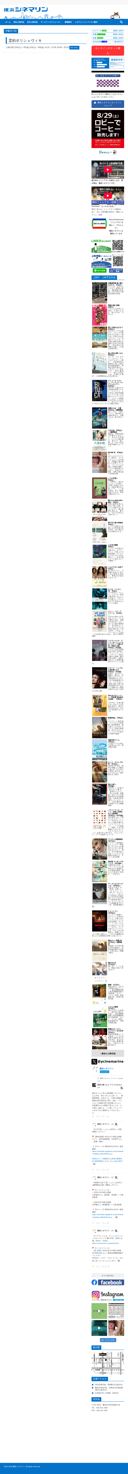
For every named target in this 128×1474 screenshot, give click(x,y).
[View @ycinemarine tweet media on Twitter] (94, 1163)
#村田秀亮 (98, 1161)
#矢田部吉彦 (97, 1253)
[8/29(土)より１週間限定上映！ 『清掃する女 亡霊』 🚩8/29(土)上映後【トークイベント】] (99, 1328)
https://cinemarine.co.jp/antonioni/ (105, 1243)
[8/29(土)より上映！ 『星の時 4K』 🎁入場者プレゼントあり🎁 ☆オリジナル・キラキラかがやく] (116, 1328)
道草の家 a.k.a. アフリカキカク (109, 1085)
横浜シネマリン (103, 1124)
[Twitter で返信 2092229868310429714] (94, 1116)
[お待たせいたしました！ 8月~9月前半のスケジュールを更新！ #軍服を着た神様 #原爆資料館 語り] (116, 1311)
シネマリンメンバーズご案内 (86, 22)
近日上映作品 (32, 22)
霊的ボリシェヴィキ (25, 40)
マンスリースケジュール (50, 22)
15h (98, 1087)
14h (112, 1124)
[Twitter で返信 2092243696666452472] (94, 1170)
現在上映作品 (19, 22)
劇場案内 (68, 22)
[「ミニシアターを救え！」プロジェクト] (99, 223)
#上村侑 (112, 1159)
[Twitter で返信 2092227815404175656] (94, 1266)
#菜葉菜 (105, 1159)
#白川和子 (119, 1161)
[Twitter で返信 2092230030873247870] (94, 1223)
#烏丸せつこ (97, 1159)
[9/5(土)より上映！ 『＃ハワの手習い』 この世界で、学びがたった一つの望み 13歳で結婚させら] (99, 1311)
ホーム (8, 22)
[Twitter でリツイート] (98, 1078)
